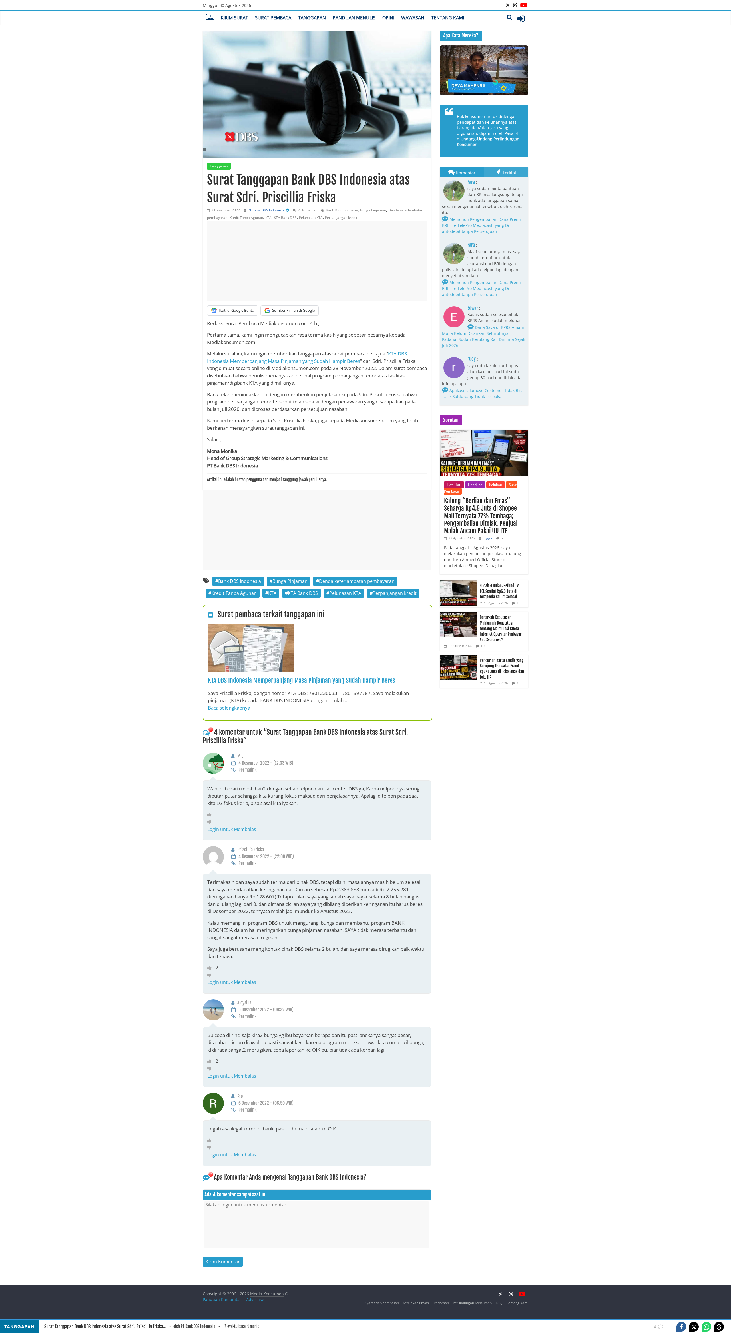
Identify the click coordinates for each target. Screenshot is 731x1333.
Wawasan (412, 18)
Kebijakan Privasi (416, 1302)
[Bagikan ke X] (694, 1327)
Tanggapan (312, 18)
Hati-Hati (454, 484)
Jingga (487, 538)
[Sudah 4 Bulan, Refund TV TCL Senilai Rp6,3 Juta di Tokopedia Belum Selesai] (458, 583)
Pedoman (441, 1302)
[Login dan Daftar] (521, 18)
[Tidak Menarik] (210, 822)
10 (483, 645)
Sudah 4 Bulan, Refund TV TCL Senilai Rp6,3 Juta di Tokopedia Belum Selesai (499, 591)
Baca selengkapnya (229, 707)
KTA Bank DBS (285, 217)
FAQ (499, 1302)
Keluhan (495, 484)
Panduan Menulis (354, 18)
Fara (471, 182)
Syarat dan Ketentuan (382, 1302)
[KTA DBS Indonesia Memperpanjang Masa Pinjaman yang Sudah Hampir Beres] (251, 627)
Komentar (465, 172)
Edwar (472, 308)
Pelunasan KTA (311, 217)
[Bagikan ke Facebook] (681, 1327)
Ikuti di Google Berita (236, 310)
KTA (268, 217)
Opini (388, 18)
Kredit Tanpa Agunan (246, 217)
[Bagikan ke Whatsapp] (706, 1327)
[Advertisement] (317, 261)
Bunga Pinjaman (373, 210)
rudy (471, 359)
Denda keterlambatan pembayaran (357, 581)
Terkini (509, 172)
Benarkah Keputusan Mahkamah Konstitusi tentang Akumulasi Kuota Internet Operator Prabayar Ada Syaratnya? (500, 628)
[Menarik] (210, 814)
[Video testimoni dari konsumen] (484, 70)
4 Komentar (307, 210)
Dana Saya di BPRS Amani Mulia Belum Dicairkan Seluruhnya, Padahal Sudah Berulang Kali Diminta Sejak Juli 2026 (483, 336)
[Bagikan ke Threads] (719, 1327)
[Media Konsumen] (210, 17)
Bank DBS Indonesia (342, 210)
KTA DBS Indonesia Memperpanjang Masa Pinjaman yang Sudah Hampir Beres (301, 680)
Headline (475, 484)
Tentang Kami (447, 18)
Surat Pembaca (273, 18)
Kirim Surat (234, 18)
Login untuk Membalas (231, 829)
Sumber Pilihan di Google (293, 310)
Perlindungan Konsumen (472, 1302)
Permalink (247, 770)
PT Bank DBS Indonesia (266, 210)
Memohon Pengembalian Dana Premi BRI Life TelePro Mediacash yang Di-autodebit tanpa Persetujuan (481, 225)
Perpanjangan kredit (341, 217)
